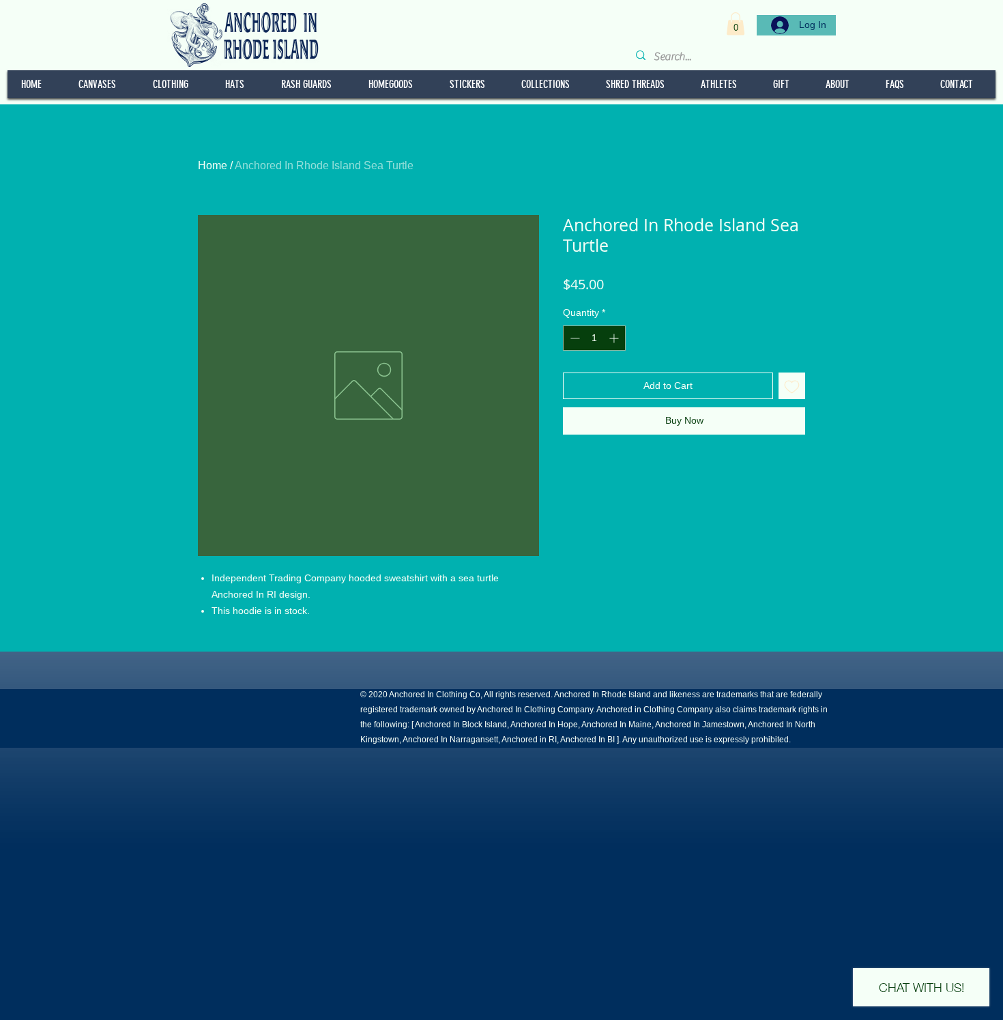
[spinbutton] (594, 338)
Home (212, 165)
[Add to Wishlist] (792, 386)
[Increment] (615, 338)
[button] (735, 23)
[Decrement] (573, 338)
